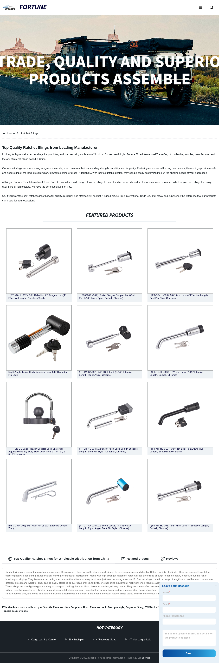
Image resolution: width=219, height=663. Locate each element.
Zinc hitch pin (76, 639)
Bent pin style (116, 607)
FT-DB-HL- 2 (152, 607)
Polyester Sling (134, 607)
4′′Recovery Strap (106, 639)
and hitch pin (34, 607)
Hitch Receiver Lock (95, 607)
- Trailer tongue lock (140, 639)
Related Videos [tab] (138, 558)
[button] (200, 7)
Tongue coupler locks (15, 610)
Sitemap (146, 657)
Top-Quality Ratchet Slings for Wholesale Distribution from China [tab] (61, 558)
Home (11, 133)
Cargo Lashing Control (43, 639)
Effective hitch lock (13, 607)
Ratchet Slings (29, 133)
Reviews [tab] (172, 558)
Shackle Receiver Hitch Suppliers (62, 607)
